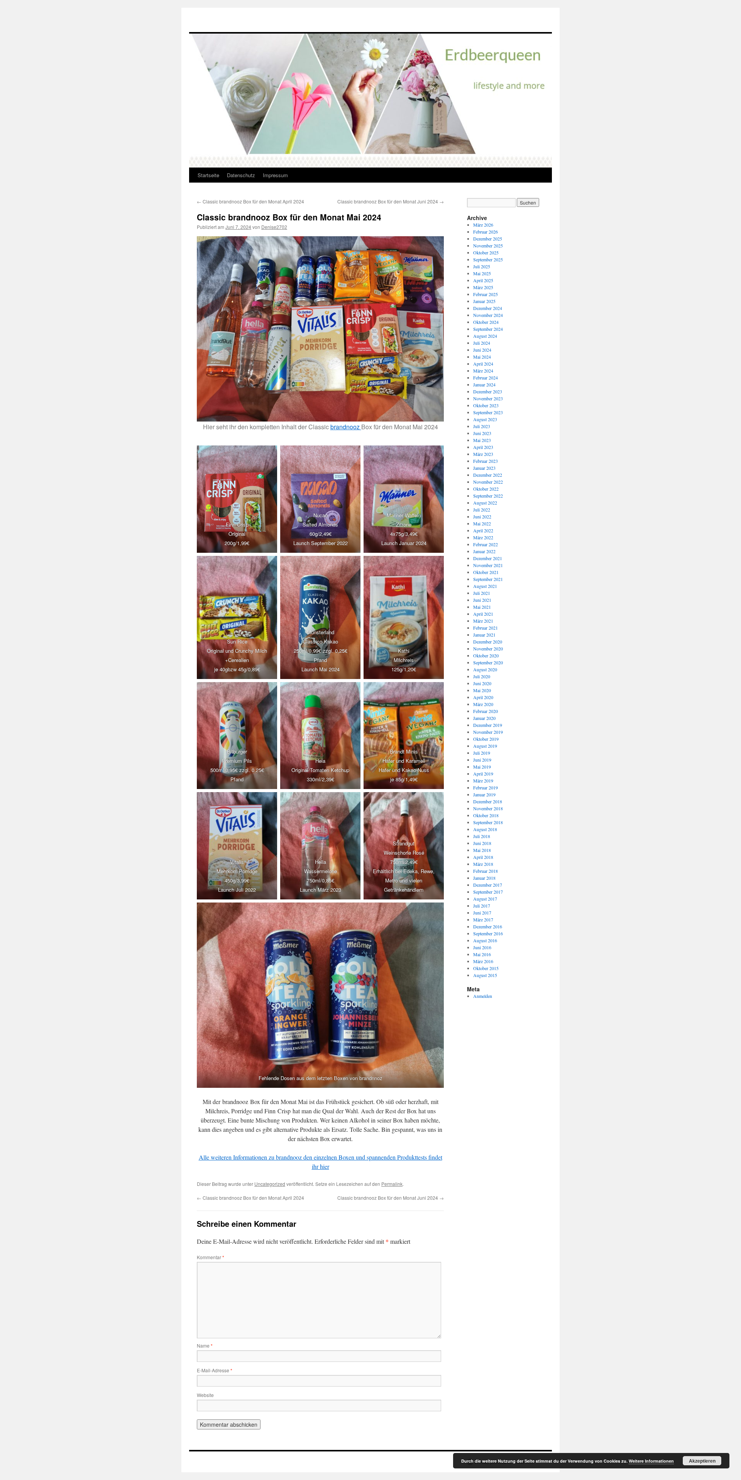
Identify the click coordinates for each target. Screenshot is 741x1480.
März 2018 (483, 864)
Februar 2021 (485, 628)
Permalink (392, 1183)
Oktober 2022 (486, 489)
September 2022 (488, 496)
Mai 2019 (482, 767)
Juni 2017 (482, 912)
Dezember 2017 (487, 885)
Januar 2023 (484, 468)
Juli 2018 (481, 836)
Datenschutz (241, 175)
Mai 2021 (482, 607)
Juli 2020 (481, 676)
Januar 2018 (484, 878)
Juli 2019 (481, 753)
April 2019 (483, 773)
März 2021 (483, 621)
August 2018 (485, 829)
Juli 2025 (481, 266)
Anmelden (482, 996)
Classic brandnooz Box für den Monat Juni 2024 (390, 201)
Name (205, 1345)
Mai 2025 (482, 273)
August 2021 (485, 586)
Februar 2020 (485, 711)
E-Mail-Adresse (214, 1370)
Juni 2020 (482, 683)
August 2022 (485, 503)
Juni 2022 (482, 516)
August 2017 (485, 899)
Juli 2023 (481, 426)
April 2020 (483, 697)
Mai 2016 (482, 954)
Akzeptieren (702, 1460)
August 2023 (485, 419)
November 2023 (488, 398)
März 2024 (483, 370)
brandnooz (345, 426)
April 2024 (483, 364)
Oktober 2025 (486, 252)
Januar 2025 (484, 301)
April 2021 (483, 614)
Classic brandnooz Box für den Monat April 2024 (250, 201)
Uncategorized (269, 1183)
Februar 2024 (485, 377)
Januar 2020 (484, 718)
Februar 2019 (485, 787)
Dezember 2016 (487, 926)
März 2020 (483, 704)
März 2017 (483, 919)
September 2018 (488, 822)
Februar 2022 (485, 544)
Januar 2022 (484, 551)
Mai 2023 (482, 440)
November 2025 (488, 245)
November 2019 (488, 732)
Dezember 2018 (487, 801)
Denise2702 (274, 227)
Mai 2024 (482, 357)
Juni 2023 (482, 433)
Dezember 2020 (487, 641)
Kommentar (210, 1257)
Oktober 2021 (486, 572)
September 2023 (488, 412)
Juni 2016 (482, 947)
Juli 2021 (481, 593)
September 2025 (488, 259)
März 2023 (483, 454)
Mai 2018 (482, 850)
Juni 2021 (482, 600)
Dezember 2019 (487, 725)
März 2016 (483, 961)
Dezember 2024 (487, 308)
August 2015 (485, 975)
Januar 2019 (484, 794)
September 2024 (488, 329)
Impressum (275, 175)
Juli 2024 (481, 343)
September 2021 (488, 579)
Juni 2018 (482, 843)
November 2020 (488, 648)
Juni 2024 (482, 350)
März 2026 (483, 225)
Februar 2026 (485, 232)
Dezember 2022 (487, 475)
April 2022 (483, 530)
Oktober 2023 (486, 405)
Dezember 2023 (487, 391)
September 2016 (488, 933)
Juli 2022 (481, 509)
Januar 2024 (484, 384)
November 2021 (488, 565)
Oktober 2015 (486, 968)
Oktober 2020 (486, 655)
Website (205, 1395)
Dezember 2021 (487, 558)
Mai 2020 (482, 690)
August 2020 (485, 669)
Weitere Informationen (651, 1461)
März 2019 (483, 780)
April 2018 (483, 857)
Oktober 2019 (486, 739)
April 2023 (483, 447)
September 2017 (488, 892)
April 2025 (483, 280)
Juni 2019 (482, 760)
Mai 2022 (482, 523)
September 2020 (488, 662)
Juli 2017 (481, 906)
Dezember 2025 (487, 238)
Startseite (208, 175)
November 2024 (488, 315)
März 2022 (483, 537)
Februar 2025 (485, 294)
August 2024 (485, 336)
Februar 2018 (485, 871)
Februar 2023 (485, 461)
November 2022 (488, 482)
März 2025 (483, 287)
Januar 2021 (484, 635)
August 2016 (485, 940)
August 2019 (485, 746)
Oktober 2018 (486, 815)
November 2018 (488, 808)
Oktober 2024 (486, 322)
